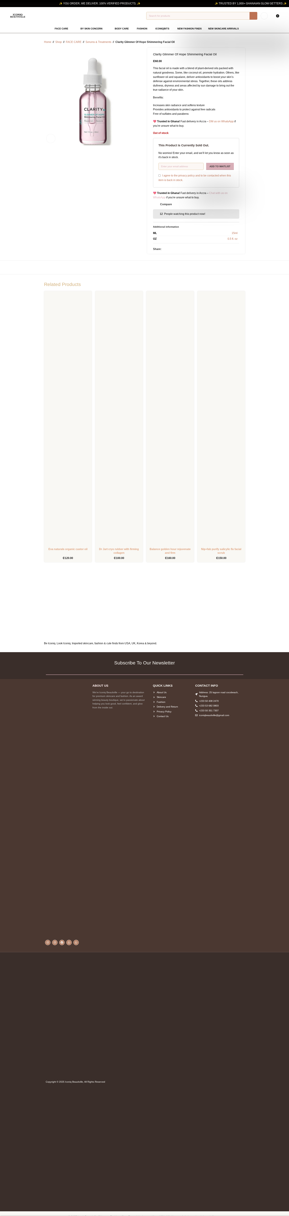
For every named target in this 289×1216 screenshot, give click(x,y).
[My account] (264, 15)
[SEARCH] (253, 16)
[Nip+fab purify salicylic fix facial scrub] (221, 420)
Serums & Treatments (98, 42)
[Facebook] (62, 942)
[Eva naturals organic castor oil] (68, 420)
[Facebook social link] (163, 249)
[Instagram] (47, 942)
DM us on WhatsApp (221, 121)
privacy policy (186, 175)
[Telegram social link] (176, 249)
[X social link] (168, 249)
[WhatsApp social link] (172, 249)
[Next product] (243, 42)
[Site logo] (18, 15)
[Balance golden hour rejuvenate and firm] (170, 420)
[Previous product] (235, 42)
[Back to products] (239, 42)
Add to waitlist (220, 166)
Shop (58, 42)
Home (47, 42)
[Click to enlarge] (51, 138)
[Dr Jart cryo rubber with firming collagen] (119, 420)
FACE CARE (73, 42)
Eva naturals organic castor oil (67, 549)
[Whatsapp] (69, 942)
